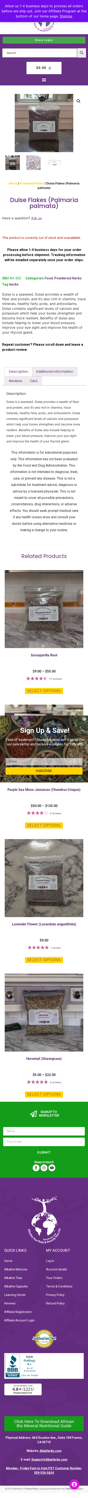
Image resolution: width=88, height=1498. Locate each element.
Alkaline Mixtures (15, 1269)
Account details (56, 1269)
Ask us (36, 218)
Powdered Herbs (32, 183)
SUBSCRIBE (44, 771)
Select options (44, 691)
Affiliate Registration (18, 1312)
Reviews (10, 1303)
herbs (14, 284)
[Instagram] (44, 1167)
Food (49, 278)
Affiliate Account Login (19, 1320)
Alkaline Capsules (16, 1286)
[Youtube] (51, 1167)
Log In (50, 1261)
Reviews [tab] (15, 380)
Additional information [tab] (54, 371)
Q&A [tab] (34, 380)
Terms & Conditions (59, 1286)
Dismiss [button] (66, 16)
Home (13, 183)
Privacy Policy (55, 1295)
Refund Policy (55, 1303)
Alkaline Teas (13, 1278)
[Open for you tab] (74, 1484)
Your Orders (54, 1278)
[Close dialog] (84, 719)
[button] (44, 79)
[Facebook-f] (36, 1167)
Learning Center (15, 1295)
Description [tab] (18, 371)
